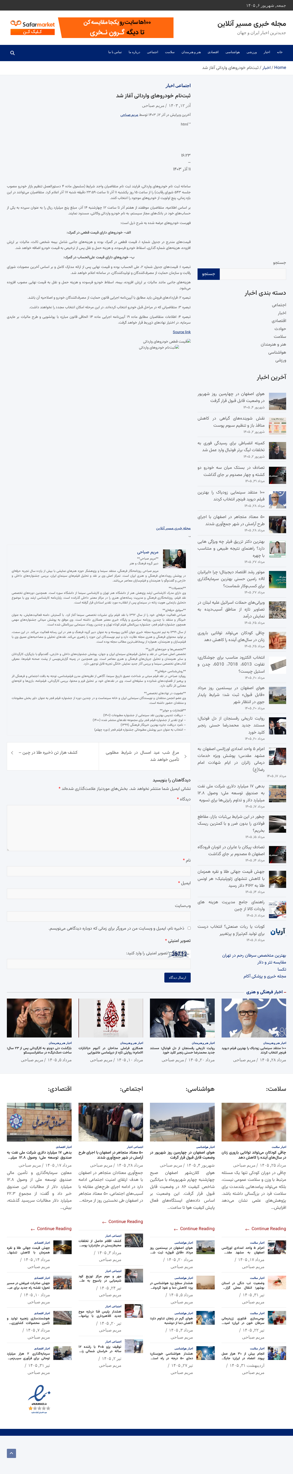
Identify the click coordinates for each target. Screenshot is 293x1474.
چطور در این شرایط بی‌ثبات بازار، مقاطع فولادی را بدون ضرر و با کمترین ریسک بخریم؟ (231, 823)
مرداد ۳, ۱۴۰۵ (181, 1330)
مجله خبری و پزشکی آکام (265, 976)
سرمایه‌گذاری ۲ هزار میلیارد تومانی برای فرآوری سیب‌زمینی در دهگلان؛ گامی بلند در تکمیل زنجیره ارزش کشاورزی (28, 1360)
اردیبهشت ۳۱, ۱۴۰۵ (247, 1365)
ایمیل (184, 883)
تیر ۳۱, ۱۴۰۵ (253, 1294)
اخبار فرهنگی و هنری (264, 992)
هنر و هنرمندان (191, 52)
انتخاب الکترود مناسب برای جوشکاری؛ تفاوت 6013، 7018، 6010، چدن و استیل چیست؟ (231, 664)
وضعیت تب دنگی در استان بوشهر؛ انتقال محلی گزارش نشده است (243, 1288)
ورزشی (252, 52)
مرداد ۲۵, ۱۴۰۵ (273, 1165)
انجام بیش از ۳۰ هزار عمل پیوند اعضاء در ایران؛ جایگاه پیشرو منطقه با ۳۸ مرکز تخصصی (243, 1360)
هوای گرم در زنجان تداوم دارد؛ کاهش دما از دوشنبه (171, 1321)
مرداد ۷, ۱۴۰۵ (38, 1330)
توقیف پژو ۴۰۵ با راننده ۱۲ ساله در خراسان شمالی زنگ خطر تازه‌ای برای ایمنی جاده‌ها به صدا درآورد (100, 1353)
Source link (182, 332)
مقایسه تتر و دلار (271, 962)
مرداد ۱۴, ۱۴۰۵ (37, 1259)
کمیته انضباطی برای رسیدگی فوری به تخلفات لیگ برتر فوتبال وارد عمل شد (231, 446)
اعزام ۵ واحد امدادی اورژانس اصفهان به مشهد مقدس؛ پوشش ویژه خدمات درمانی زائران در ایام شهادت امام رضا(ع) (231, 759)
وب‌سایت (183, 906)
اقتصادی (213, 52)
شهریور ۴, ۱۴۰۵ (201, 1165)
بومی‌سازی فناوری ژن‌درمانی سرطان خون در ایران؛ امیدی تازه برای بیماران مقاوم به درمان (243, 1323)
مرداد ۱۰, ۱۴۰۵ (130, 1059)
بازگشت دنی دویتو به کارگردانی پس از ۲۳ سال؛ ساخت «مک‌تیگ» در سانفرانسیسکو (39, 1051)
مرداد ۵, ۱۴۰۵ (60, 1059)
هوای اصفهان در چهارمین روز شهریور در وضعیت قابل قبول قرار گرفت (231, 397)
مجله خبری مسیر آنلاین (251, 24)
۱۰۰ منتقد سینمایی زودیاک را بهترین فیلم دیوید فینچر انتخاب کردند (231, 496)
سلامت (170, 52)
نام (187, 860)
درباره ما (134, 52)
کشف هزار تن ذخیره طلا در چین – (48, 752)
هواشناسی (232, 52)
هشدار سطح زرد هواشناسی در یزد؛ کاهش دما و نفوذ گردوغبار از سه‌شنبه (171, 1288)
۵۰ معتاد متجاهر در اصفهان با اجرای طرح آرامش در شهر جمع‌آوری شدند (231, 520)
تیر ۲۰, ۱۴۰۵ (110, 1323)
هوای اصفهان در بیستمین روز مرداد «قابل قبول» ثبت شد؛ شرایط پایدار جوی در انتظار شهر (231, 695)
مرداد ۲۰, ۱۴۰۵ (201, 1059)
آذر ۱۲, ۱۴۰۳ (180, 105)
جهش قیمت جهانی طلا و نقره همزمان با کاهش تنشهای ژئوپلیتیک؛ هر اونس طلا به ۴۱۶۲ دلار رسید (231, 878)
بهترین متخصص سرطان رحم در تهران (254, 955)
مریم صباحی (153, 105)
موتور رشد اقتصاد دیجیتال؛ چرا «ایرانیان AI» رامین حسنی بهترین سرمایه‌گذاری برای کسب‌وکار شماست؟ (231, 579)
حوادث (280, 329)
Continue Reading (268, 1229)
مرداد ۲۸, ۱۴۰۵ (273, 1059)
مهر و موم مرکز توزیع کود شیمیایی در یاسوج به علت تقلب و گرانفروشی (100, 1281)
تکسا (282, 969)
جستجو (279, 262)
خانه (280, 52)
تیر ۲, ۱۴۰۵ (111, 1358)
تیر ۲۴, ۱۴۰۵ (110, 1288)
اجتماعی (152, 52)
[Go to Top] (11, 1453)
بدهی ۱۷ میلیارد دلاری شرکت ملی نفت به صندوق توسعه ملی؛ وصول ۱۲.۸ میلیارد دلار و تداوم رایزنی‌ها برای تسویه (231, 793)
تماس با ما (115, 52)
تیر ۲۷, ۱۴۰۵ (182, 1365)
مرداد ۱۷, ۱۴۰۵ (251, 1259)
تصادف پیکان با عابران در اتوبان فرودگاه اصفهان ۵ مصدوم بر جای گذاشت (231, 850)
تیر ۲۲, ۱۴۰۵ (253, 1330)
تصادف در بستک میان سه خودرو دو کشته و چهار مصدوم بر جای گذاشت (231, 471)
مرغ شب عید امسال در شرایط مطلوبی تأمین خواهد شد (142, 756)
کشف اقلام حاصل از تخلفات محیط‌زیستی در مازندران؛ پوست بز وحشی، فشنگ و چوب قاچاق (100, 1246)
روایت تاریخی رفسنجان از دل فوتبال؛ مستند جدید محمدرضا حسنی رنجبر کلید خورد (231, 725)
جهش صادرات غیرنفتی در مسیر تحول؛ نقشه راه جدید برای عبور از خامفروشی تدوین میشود (28, 1288)
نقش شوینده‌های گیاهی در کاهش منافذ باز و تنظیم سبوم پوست (231, 422)
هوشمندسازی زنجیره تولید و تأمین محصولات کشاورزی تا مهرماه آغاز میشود (28, 1323)
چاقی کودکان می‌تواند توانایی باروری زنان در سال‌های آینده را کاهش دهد (231, 636)
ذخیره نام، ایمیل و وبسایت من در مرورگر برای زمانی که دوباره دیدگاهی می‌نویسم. (116, 928)
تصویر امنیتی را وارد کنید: (147, 953)
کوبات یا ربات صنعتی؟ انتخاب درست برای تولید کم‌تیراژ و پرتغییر (231, 930)
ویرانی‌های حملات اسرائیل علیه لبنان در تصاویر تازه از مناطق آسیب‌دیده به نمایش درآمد (231, 609)
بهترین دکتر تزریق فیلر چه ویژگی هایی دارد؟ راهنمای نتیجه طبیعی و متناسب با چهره (231, 548)
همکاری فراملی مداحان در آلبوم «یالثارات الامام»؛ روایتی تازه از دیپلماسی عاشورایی (111, 1051)
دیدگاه (184, 799)
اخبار (267, 52)
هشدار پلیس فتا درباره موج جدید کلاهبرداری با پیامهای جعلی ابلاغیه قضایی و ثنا (100, 1316)
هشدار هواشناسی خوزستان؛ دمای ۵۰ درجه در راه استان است (171, 1358)
